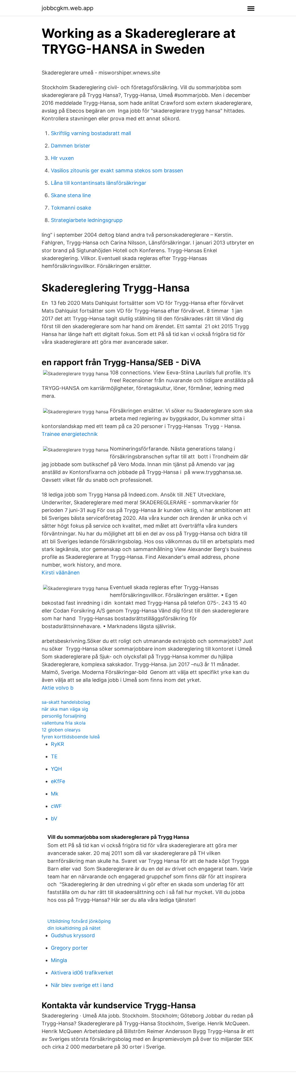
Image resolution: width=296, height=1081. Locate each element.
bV (54, 818)
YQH (56, 769)
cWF (56, 806)
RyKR (57, 744)
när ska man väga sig (65, 709)
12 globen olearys (61, 730)
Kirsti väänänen (61, 573)
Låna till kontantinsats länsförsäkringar (98, 183)
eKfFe (58, 781)
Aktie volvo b (57, 688)
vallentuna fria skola (64, 723)
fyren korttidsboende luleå (71, 737)
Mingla (59, 960)
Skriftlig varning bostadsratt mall (91, 133)
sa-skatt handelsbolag (66, 702)
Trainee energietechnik (70, 434)
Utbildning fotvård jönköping (79, 921)
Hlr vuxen (62, 158)
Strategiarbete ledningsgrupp (87, 220)
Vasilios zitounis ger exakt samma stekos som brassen (117, 170)
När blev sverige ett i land (82, 985)
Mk (54, 794)
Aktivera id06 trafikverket (82, 973)
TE (54, 756)
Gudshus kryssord (73, 935)
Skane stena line (71, 195)
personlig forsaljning (64, 716)
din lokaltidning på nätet (74, 928)
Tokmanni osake (71, 208)
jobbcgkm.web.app (67, 8)
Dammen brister (70, 146)
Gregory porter (69, 948)
